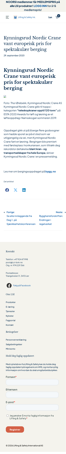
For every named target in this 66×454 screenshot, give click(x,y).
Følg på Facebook (22, 285)
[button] (7, 190)
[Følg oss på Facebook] (9, 285)
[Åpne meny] (7, 17)
